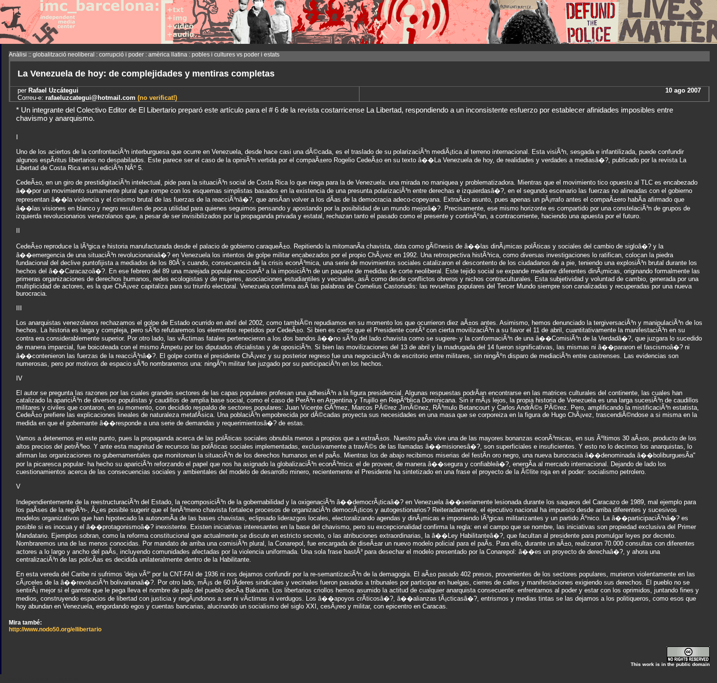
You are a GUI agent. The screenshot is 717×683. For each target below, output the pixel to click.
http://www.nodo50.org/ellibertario (55, 629)
